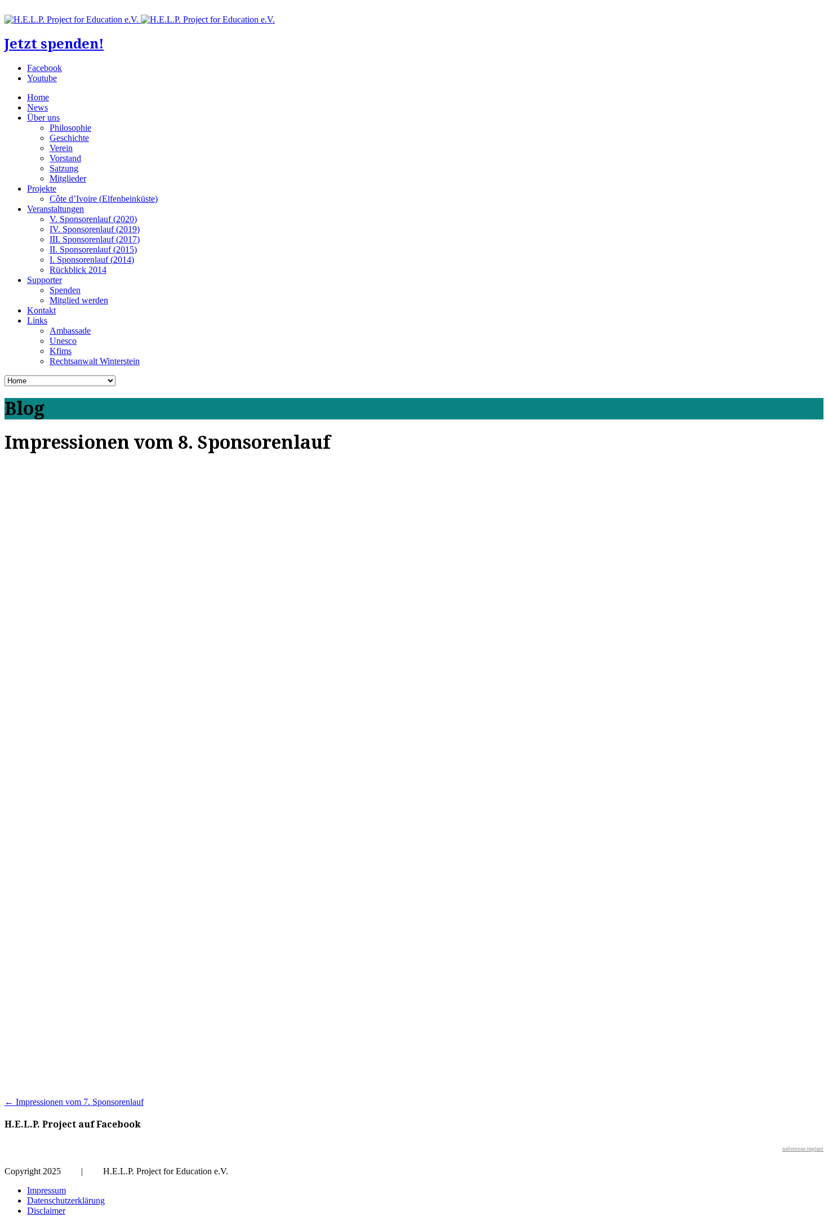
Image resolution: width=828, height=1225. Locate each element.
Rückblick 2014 (78, 270)
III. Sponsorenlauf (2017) (95, 239)
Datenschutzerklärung (66, 1200)
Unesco (63, 341)
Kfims (61, 351)
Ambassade (70, 330)
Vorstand (65, 158)
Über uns (43, 117)
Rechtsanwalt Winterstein (95, 361)
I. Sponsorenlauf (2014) (92, 259)
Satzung (64, 168)
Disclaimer (46, 1210)
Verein (61, 148)
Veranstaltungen (55, 209)
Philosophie (70, 127)
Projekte (41, 188)
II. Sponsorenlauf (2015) (93, 249)
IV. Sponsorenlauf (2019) (95, 229)
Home (38, 97)
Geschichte (69, 138)
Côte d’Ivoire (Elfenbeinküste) (104, 199)
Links (37, 320)
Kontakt (41, 310)
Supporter (44, 280)
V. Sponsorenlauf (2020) (93, 219)
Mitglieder (68, 178)
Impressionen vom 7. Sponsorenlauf (74, 1102)
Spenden (65, 290)
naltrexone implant (802, 1149)
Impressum (46, 1190)
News (37, 107)
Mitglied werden (79, 300)
